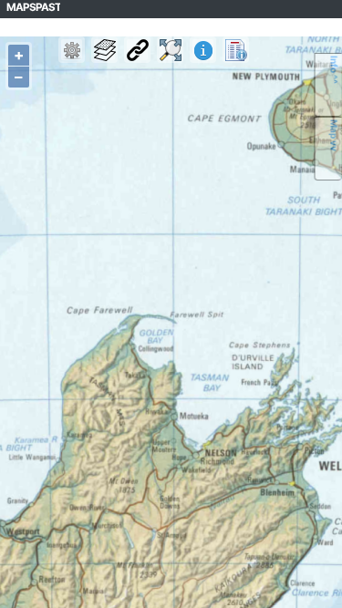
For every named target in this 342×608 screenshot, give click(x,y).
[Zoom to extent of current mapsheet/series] (170, 49)
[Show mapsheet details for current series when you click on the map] (202, 49)
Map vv (334, 135)
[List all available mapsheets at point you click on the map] (235, 49)
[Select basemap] (104, 49)
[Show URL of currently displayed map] (137, 49)
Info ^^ (334, 70)
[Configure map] (71, 49)
